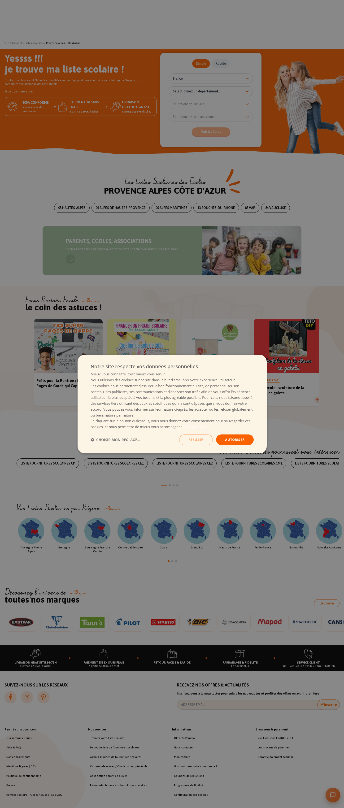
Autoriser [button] (235, 439)
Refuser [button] (196, 439)
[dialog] (172, 404)
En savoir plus (194, 426)
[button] (115, 439)
